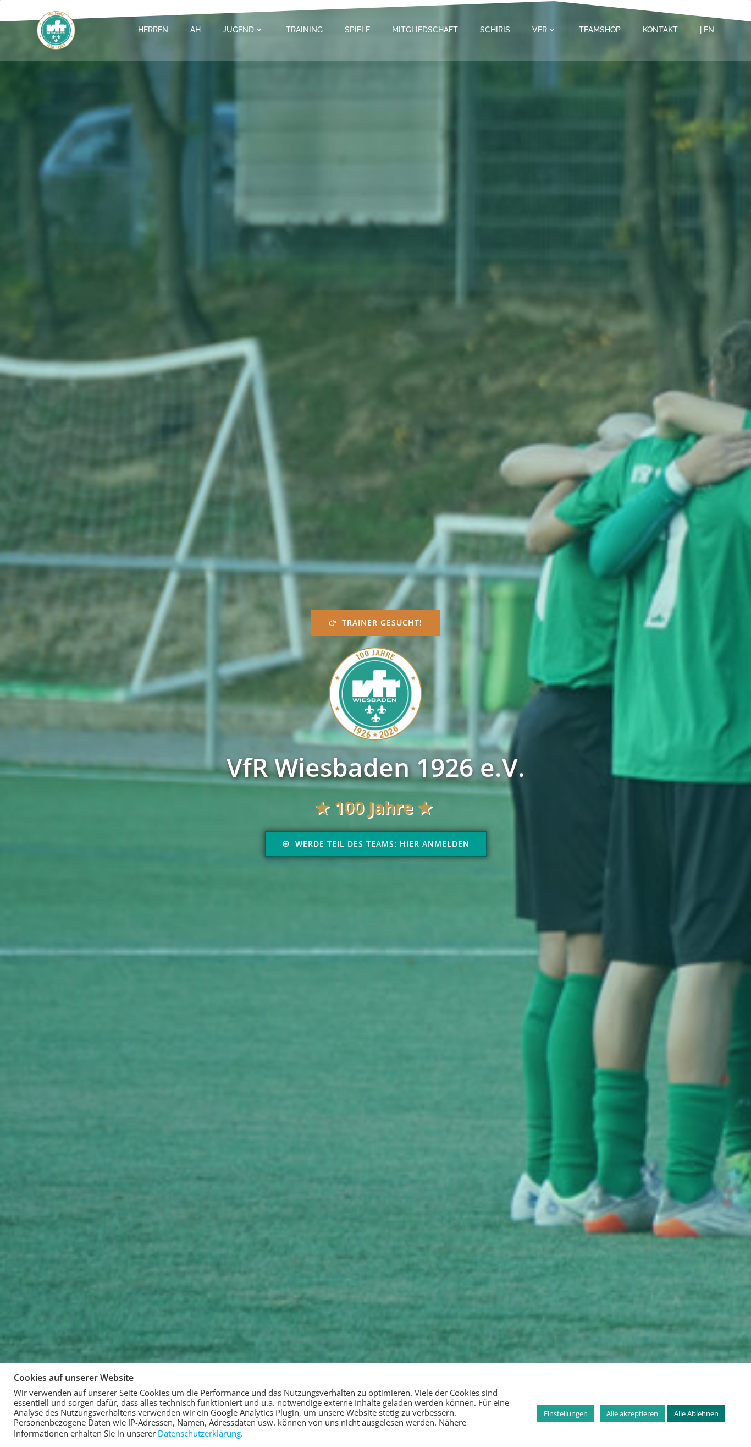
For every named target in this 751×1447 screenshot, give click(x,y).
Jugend (238, 29)
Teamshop (600, 29)
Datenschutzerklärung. (200, 1433)
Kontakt (660, 29)
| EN (707, 29)
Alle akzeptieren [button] (632, 1413)
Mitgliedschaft (425, 29)
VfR (539, 29)
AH (195, 29)
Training (304, 29)
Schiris (495, 29)
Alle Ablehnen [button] (696, 1413)
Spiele (357, 29)
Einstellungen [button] (566, 1413)
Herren (153, 29)
